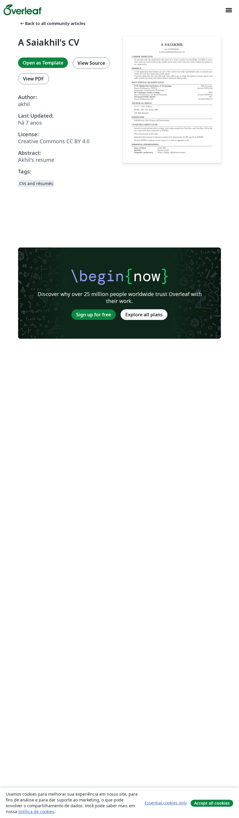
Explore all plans (144, 314)
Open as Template (43, 63)
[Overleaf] (22, 10)
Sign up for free (93, 314)
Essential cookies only (166, 803)
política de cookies (36, 811)
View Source (91, 63)
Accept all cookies (212, 803)
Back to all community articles (52, 23)
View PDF (33, 79)
